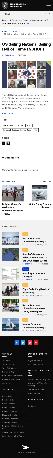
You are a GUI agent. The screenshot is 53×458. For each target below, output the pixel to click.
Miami (29, 125)
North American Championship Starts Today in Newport (33, 308)
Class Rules (7, 396)
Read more (7, 113)
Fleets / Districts (9, 415)
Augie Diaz (8, 125)
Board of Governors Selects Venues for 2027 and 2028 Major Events (36, 257)
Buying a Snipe (8, 372)
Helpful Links (35, 399)
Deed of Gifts (8, 400)
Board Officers (8, 407)
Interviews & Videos (36, 389)
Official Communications (13, 432)
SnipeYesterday (35, 393)
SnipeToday (10, 55)
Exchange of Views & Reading (37, 384)
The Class (7, 389)
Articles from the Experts (39, 379)
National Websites (10, 418)
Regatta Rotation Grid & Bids (12, 427)
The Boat (7, 354)
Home (4, 31)
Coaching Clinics (9, 422)
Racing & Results (37, 354)
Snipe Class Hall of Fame (13, 436)
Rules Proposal (8, 403)
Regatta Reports (35, 360)
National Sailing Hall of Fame (17, 130)
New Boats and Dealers (12, 375)
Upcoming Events (35, 364)
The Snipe (6, 360)
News (14, 31)
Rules (26, 269)
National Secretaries (11, 411)
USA (36, 130)
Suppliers (6, 383)
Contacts (32, 406)
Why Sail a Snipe (9, 368)
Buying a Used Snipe (11, 379)
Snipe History (8, 364)
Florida (19, 125)
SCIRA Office (29, 264)
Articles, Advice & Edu (38, 371)
